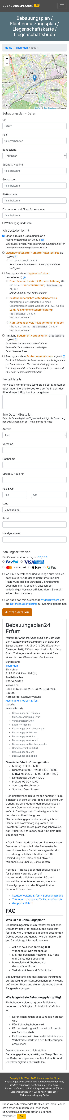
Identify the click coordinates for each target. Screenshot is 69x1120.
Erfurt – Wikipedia (21, 724)
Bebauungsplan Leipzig (24, 755)
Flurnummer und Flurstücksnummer (23, 209)
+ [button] (7, 58)
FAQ (30, 1088)
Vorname (7, 444)
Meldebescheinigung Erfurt (26, 716)
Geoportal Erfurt (22, 903)
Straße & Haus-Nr (13, 164)
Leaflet (37, 108)
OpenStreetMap (50, 108)
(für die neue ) (37, 285)
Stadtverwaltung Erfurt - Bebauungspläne (37, 895)
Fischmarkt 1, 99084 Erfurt (22, 700)
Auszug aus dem (34, 356)
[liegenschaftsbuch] (24, 277)
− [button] (7, 63)
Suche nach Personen (45, 1091)
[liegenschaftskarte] (16, 256)
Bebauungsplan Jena (23, 751)
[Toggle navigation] (61, 6)
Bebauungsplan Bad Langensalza (29, 744)
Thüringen (12, 665)
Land (5, 503)
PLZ (4, 134)
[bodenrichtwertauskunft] (16, 339)
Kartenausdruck (23, 260)
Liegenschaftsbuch (21, 1091)
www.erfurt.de (14, 708)
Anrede (6, 429)
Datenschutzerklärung (23, 603)
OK (21, 1116)
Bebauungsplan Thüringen (26, 713)
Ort (4, 119)
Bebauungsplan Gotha (23, 736)
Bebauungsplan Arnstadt (25, 740)
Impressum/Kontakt (15, 1088)
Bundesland (9, 149)
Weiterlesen (9, 1116)
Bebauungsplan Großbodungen (28, 728)
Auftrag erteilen (17, 612)
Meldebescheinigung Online (34, 1095)
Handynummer (11, 533)
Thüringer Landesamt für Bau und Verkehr (37, 899)
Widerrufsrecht (50, 599)
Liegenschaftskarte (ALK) (48, 1088)
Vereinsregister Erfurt (23, 720)
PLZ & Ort (8, 488)
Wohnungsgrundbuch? (18, 223)
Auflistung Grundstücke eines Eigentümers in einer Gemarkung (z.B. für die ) (36, 305)
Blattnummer (10, 194)
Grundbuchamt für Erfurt (25, 748)
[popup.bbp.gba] (42, 239)
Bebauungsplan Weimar (24, 732)
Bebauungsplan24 (21, 5)
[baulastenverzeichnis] (64, 356)
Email (5, 518)
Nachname (8, 458)
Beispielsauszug (54, 285)
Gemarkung (9, 179)
